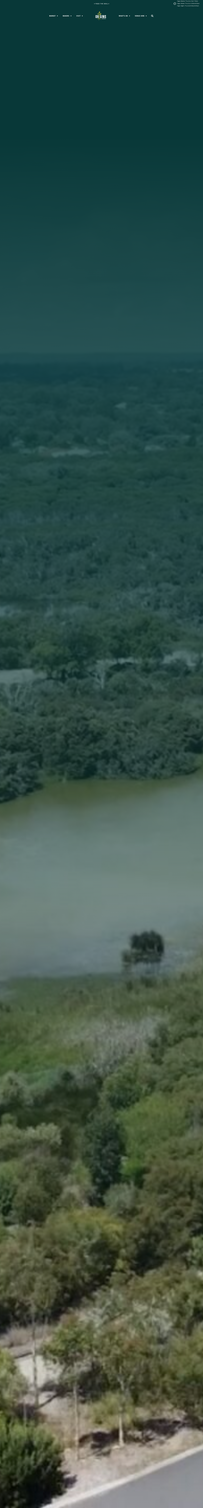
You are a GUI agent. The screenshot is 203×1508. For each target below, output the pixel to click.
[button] (152, 16)
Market (52, 16)
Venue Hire (139, 16)
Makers (66, 16)
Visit (78, 16)
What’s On (123, 16)
